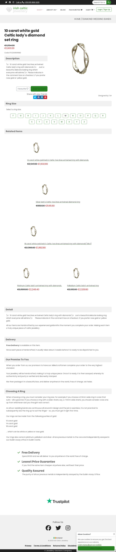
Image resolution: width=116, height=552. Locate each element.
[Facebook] (10, 2)
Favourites (75, 10)
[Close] (114, 534)
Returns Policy (59, 546)
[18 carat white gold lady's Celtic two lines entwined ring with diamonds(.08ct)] (58, 231)
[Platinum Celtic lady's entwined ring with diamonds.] (39, 273)
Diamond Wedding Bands (96, 19)
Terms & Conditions (42, 546)
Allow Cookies (96, 548)
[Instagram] (13, 2)
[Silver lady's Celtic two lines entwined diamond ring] (58, 189)
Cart (88, 10)
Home (77, 19)
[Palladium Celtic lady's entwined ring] (83, 273)
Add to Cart (39, 88)
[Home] (16, 9)
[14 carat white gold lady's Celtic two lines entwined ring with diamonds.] (58, 148)
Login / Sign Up (104, 9)
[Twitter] (6, 2)
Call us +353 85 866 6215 (27, 2)
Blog (63, 10)
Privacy (28, 546)
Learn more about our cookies (90, 545)
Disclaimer (72, 546)
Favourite (22, 88)
